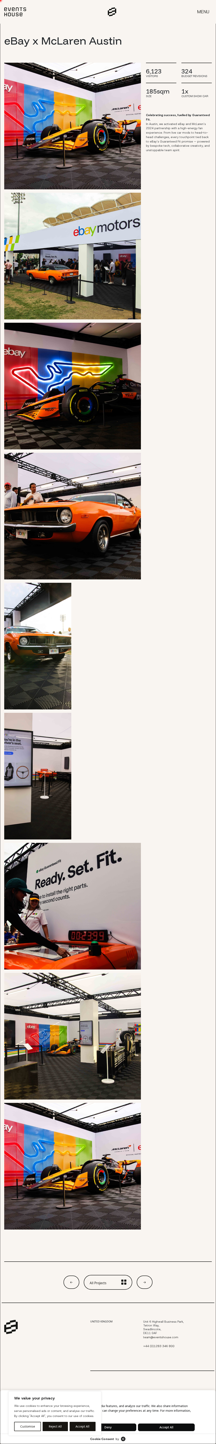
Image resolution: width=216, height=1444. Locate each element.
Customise (27, 1426)
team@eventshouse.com (160, 1337)
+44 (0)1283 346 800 (158, 1346)
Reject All (55, 1426)
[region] (54, 1413)
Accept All (82, 1426)
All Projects (98, 1283)
